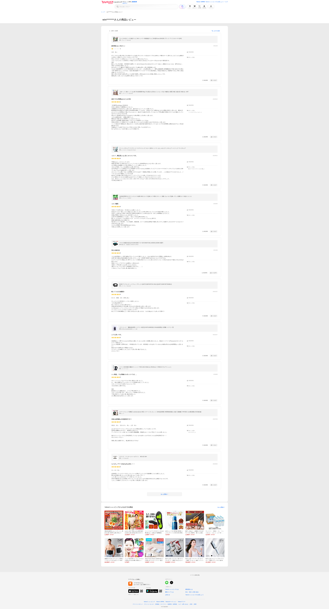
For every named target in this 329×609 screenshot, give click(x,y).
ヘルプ (226, 1)
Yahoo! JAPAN (200, 1)
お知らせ (167, 594)
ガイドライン (163, 604)
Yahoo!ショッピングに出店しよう (214, 1)
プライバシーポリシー (138, 604)
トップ (103, 12)
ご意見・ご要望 (192, 604)
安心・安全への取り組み (192, 592)
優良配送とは (189, 589)
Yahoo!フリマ (181, 601)
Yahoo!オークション (170, 601)
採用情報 (175, 604)
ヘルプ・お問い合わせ (183, 604)
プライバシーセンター (149, 604)
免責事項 (170, 604)
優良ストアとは (169, 592)
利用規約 (157, 604)
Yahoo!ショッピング (149, 601)
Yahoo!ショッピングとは (172, 589)
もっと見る (221, 507)
